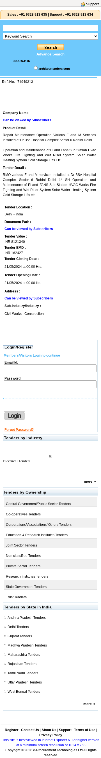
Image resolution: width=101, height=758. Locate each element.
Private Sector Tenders (23, 566)
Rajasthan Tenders (22, 664)
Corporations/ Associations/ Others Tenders (39, 525)
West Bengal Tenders (24, 692)
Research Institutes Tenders (27, 576)
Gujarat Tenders (20, 636)
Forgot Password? (19, 430)
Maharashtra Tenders (24, 655)
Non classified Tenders (23, 556)
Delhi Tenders (18, 627)
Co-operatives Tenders (23, 514)
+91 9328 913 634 (79, 15)
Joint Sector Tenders (21, 545)
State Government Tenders (26, 587)
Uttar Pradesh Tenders (25, 682)
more (88, 481)
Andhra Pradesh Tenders (27, 618)
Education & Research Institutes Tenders (37, 535)
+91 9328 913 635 (32, 15)
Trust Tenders (16, 597)
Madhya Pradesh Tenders (27, 645)
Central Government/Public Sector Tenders (38, 504)
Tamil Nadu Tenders (23, 673)
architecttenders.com (54, 68)
